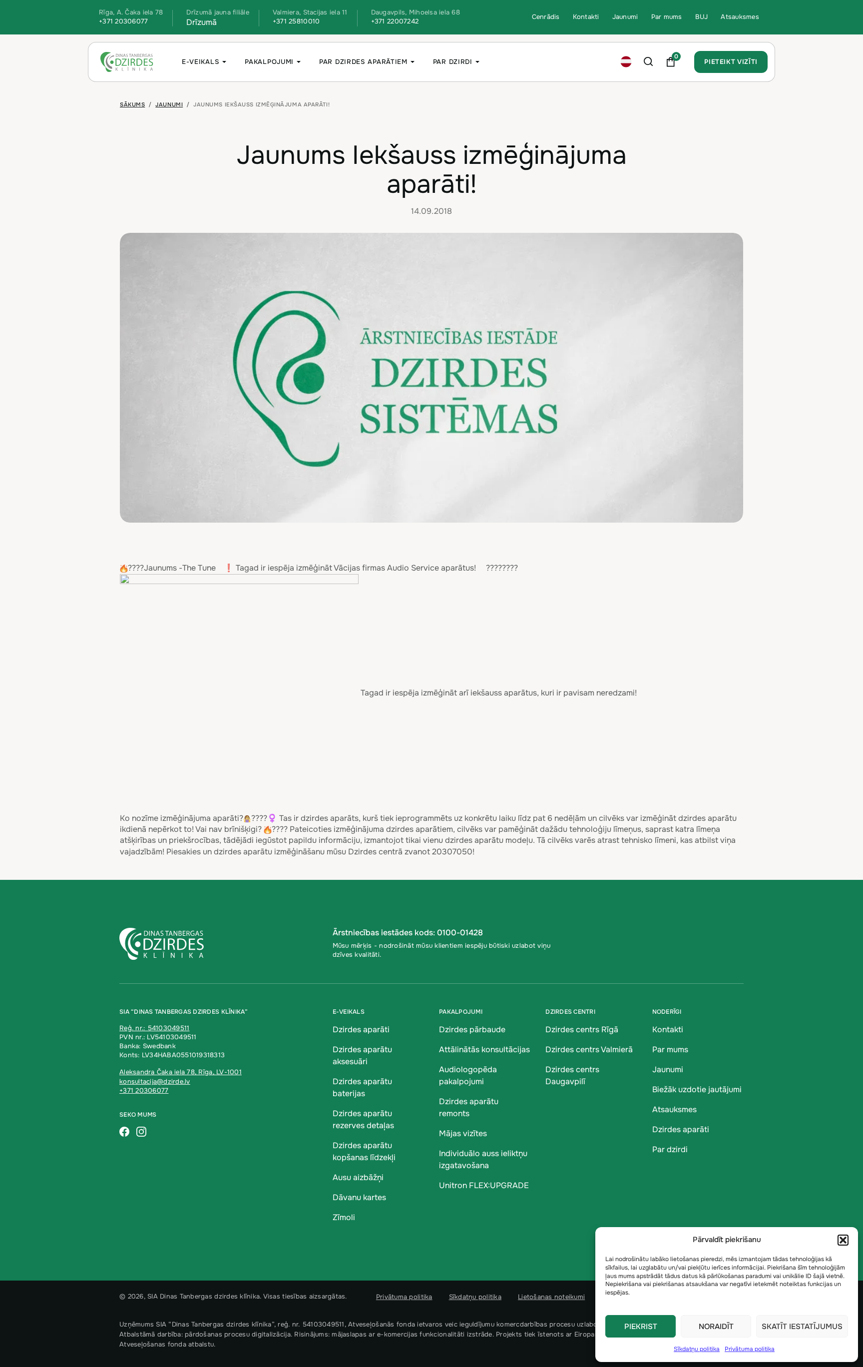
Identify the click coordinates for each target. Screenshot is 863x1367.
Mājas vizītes (463, 1133)
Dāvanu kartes (359, 1197)
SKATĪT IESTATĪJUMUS (802, 1327)
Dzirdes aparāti (361, 1029)
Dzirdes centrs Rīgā (581, 1029)
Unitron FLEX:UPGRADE (484, 1185)
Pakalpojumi (269, 61)
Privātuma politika (750, 1349)
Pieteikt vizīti (731, 61)
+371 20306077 (123, 21)
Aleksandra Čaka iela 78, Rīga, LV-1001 (180, 1072)
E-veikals (200, 61)
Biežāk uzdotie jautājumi (697, 1089)
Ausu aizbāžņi (358, 1177)
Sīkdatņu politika (697, 1349)
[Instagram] (141, 1133)
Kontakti (586, 16)
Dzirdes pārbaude (472, 1029)
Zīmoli (344, 1217)
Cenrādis (546, 16)
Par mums (666, 16)
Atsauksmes (740, 16)
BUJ (701, 16)
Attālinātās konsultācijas (484, 1049)
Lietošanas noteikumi (551, 1297)
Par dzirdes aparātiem (363, 61)
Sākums (132, 104)
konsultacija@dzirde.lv (154, 1081)
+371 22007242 (395, 21)
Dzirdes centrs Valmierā (589, 1049)
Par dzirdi (452, 61)
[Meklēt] (648, 62)
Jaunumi (625, 16)
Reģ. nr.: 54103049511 (154, 1028)
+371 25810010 (296, 21)
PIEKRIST (640, 1327)
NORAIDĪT (716, 1327)
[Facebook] (124, 1133)
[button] (843, 1240)
